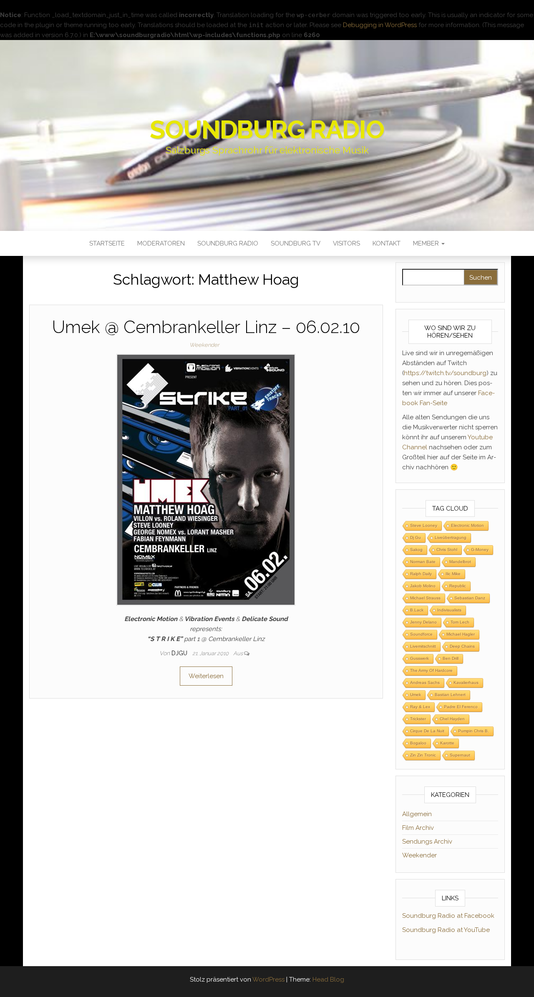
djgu (180, 653)
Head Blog (328, 979)
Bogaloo (418, 743)
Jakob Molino (423, 586)
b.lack (416, 610)
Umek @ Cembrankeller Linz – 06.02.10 (206, 327)
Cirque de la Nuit (427, 731)
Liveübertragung (450, 537)
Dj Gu (415, 537)
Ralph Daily (421, 573)
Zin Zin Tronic (423, 755)
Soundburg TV (295, 243)
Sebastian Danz (469, 598)
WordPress (268, 979)
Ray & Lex (420, 706)
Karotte (447, 743)
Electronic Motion (467, 525)
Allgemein (417, 814)
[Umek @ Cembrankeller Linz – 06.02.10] (205, 479)
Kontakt (386, 243)
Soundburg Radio (267, 129)
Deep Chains (462, 646)
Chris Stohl (446, 549)
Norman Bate (423, 561)
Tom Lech (460, 622)
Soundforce (421, 634)
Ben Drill (450, 658)
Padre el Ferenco (461, 706)
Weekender (204, 345)
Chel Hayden (452, 718)
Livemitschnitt (423, 646)
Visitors (346, 243)
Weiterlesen (206, 676)
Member (427, 243)
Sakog (416, 549)
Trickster (418, 718)
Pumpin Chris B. (473, 731)
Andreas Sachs (425, 682)
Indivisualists (449, 610)
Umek (415, 694)
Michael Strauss (425, 598)
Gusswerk (419, 658)
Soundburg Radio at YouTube (446, 930)
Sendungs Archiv (427, 841)
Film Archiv (418, 828)
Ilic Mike (453, 573)
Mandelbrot (460, 561)
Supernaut (460, 755)
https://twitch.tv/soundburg (445, 373)
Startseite (107, 243)
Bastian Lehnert (450, 694)
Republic (457, 586)
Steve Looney (423, 525)
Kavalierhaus (466, 682)
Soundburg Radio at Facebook (448, 915)
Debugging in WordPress (380, 25)
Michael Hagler (460, 634)
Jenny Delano (423, 622)
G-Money (480, 549)
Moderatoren (161, 243)
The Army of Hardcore (431, 670)
